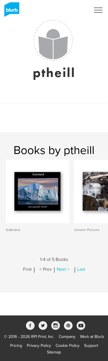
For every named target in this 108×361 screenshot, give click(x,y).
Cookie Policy (67, 345)
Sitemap (54, 352)
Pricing (16, 345)
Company (67, 336)
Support (91, 345)
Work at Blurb (92, 336)
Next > (63, 269)
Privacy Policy (39, 345)
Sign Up (75, 10)
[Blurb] (10, 11)
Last (81, 269)
